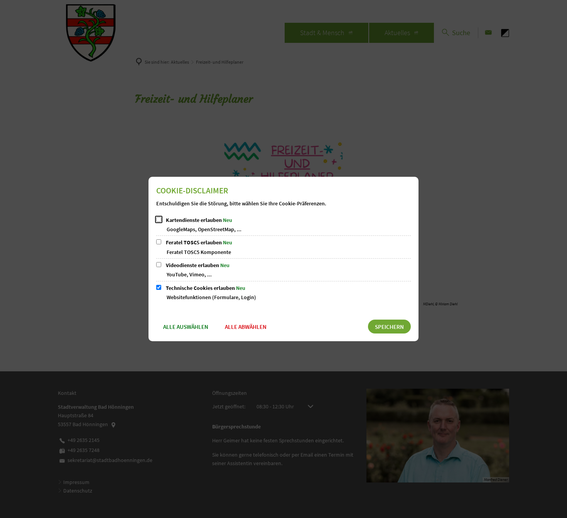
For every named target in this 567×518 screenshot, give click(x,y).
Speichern (389, 326)
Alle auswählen (185, 326)
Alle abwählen (246, 326)
